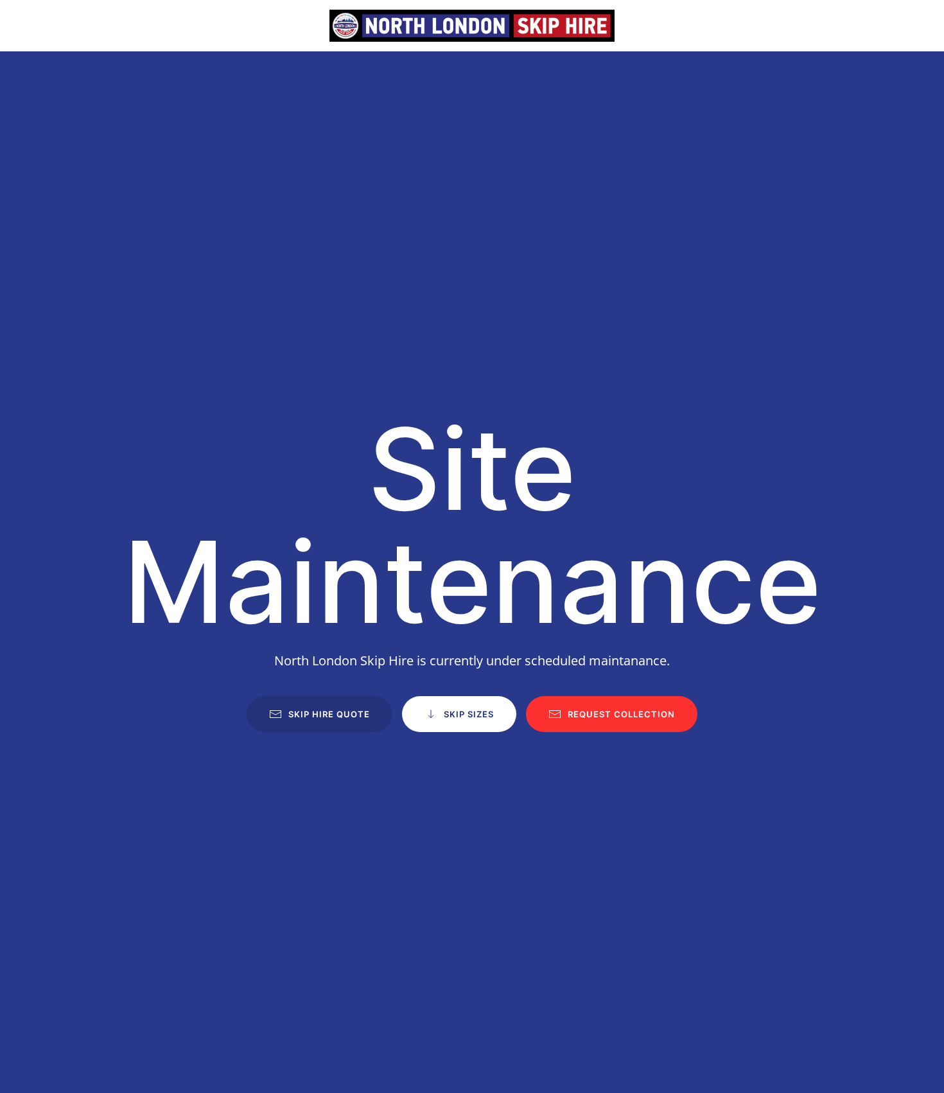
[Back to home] (472, 25)
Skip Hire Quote (329, 714)
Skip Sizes (469, 714)
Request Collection (621, 714)
